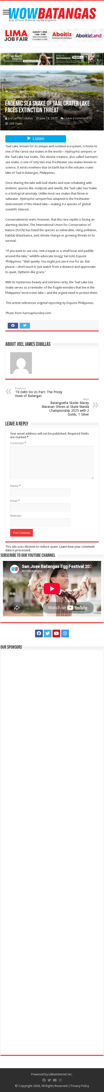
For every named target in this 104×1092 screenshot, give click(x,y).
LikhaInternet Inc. (61, 1074)
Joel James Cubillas (20, 118)
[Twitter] (48, 633)
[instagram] (65, 633)
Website (15, 516)
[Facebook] (39, 633)
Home (12, 91)
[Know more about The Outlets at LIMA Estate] (52, 35)
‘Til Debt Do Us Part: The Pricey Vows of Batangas (38, 392)
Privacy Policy (80, 1086)
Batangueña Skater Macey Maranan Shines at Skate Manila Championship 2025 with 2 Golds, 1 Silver (65, 407)
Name (15, 486)
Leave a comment (76, 118)
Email (15, 501)
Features (25, 91)
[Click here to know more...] (52, 59)
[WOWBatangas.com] (52, 14)
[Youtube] (56, 633)
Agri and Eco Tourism (49, 91)
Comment (18, 443)
